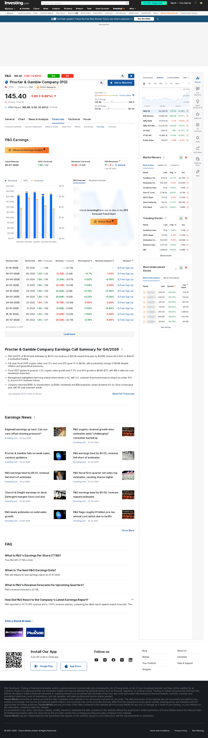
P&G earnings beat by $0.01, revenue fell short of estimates (27, 475)
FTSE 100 (147, 135)
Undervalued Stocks (189, 13)
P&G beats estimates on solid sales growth (26, 514)
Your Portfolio (149, 663)
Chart (21, 119)
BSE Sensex (148, 116)
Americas (109, 13)
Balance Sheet (51, 127)
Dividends (88, 127)
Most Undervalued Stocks (154, 268)
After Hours (60, 13)
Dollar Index (148, 140)
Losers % (175, 165)
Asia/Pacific (146, 13)
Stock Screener (102, 9)
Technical (74, 119)
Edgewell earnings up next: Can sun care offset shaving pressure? (26, 431)
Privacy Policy (181, 730)
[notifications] (195, 2)
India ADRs (97, 13)
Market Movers (152, 157)
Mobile (145, 657)
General (9, 119)
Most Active (148, 165)
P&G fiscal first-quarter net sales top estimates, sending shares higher (95, 475)
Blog (144, 650)
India (35, 13)
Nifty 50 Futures (150, 126)
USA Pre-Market (46, 13)
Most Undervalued (151, 278)
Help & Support (185, 663)
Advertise (182, 657)
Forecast (112, 127)
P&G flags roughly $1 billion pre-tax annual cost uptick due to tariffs (94, 514)
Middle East (134, 13)
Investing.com (11, 438)
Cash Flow (66, 127)
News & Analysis (38, 119)
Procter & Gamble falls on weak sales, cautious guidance (27, 455)
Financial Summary (13, 127)
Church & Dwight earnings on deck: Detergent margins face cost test (26, 494)
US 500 (146, 130)
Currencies (148, 77)
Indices (160, 77)
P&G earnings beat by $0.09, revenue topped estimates (95, 494)
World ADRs (86, 13)
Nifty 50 (146, 111)
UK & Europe (120, 13)
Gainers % (162, 165)
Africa (155, 13)
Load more (69, 334)
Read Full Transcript (123, 393)
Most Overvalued (171, 278)
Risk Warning (198, 730)
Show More (128, 530)
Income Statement (33, 127)
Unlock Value (125, 95)
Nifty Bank (147, 121)
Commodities (173, 77)
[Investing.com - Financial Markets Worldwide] (17, 3)
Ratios (77, 127)
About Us (182, 650)
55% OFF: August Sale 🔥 (154, 3)
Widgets (146, 669)
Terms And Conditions (160, 730)
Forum (87, 119)
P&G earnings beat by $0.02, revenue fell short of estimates (95, 455)
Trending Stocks (153, 218)
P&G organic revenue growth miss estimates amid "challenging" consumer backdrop (93, 433)
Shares (10, 13)
